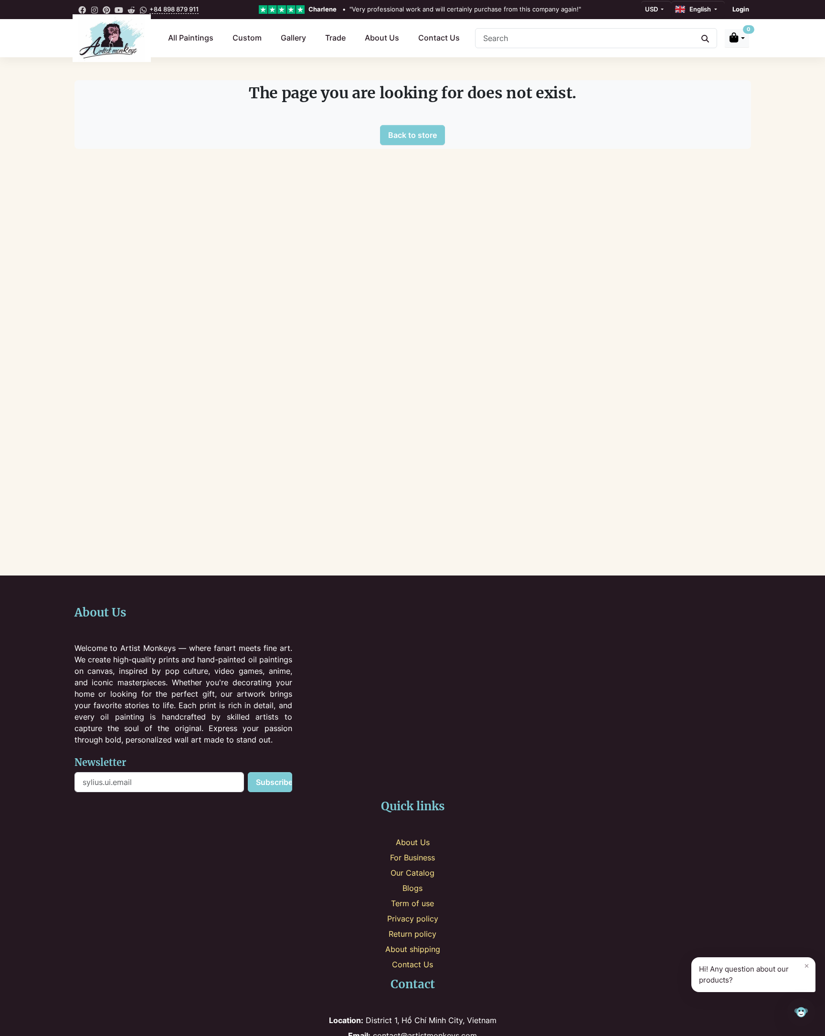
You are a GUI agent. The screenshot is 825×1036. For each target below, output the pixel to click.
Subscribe (274, 782)
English (698, 9)
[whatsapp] (143, 9)
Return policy (412, 934)
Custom (247, 37)
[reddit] (131, 9)
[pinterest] (107, 9)
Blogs (412, 888)
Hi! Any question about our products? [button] (754, 972)
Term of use (412, 903)
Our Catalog (412, 873)
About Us (382, 37)
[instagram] (94, 9)
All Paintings (190, 37)
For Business (412, 857)
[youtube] (119, 9)
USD (652, 9)
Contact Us (439, 37)
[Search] (705, 38)
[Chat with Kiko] (801, 1012)
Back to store (412, 135)
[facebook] (82, 9)
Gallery (293, 37)
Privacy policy (412, 918)
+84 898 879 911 (174, 9)
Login (740, 9)
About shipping (412, 949)
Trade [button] (335, 37)
